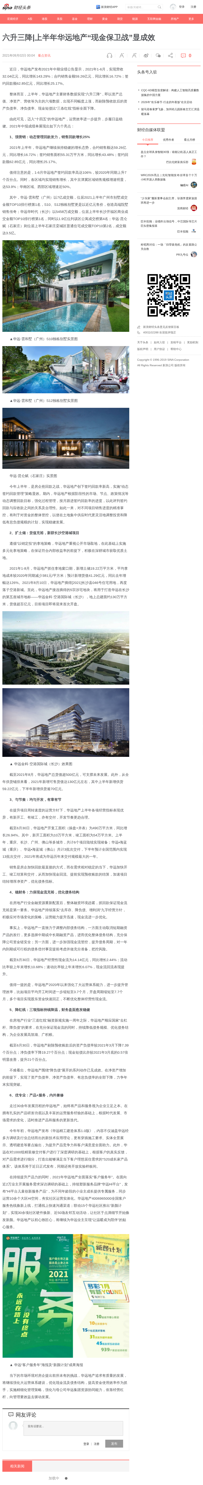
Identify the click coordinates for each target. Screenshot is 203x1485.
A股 (30, 18)
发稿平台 (176, 342)
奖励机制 (192, 342)
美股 (59, 18)
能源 (135, 18)
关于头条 (142, 342)
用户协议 (159, 349)
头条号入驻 (147, 72)
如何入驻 (159, 342)
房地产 (175, 18)
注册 (193, 6)
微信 (157, 56)
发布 (114, 1443)
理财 (90, 18)
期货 (120, 18)
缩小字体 (121, 56)
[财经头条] (16, 7)
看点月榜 (189, 139)
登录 (86, 1444)
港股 (44, 18)
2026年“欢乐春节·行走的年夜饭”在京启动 (166, 102)
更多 (191, 18)
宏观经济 (12, 18)
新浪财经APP (109, 7)
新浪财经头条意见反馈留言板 (161, 326)
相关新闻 (17, 1466)
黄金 (105, 18)
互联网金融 (154, 18)
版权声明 (142, 349)
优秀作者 (168, 139)
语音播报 (109, 56)
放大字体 (133, 56)
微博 (145, 56)
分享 (169, 56)
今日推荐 (147, 139)
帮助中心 (176, 349)
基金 (75, 18)
